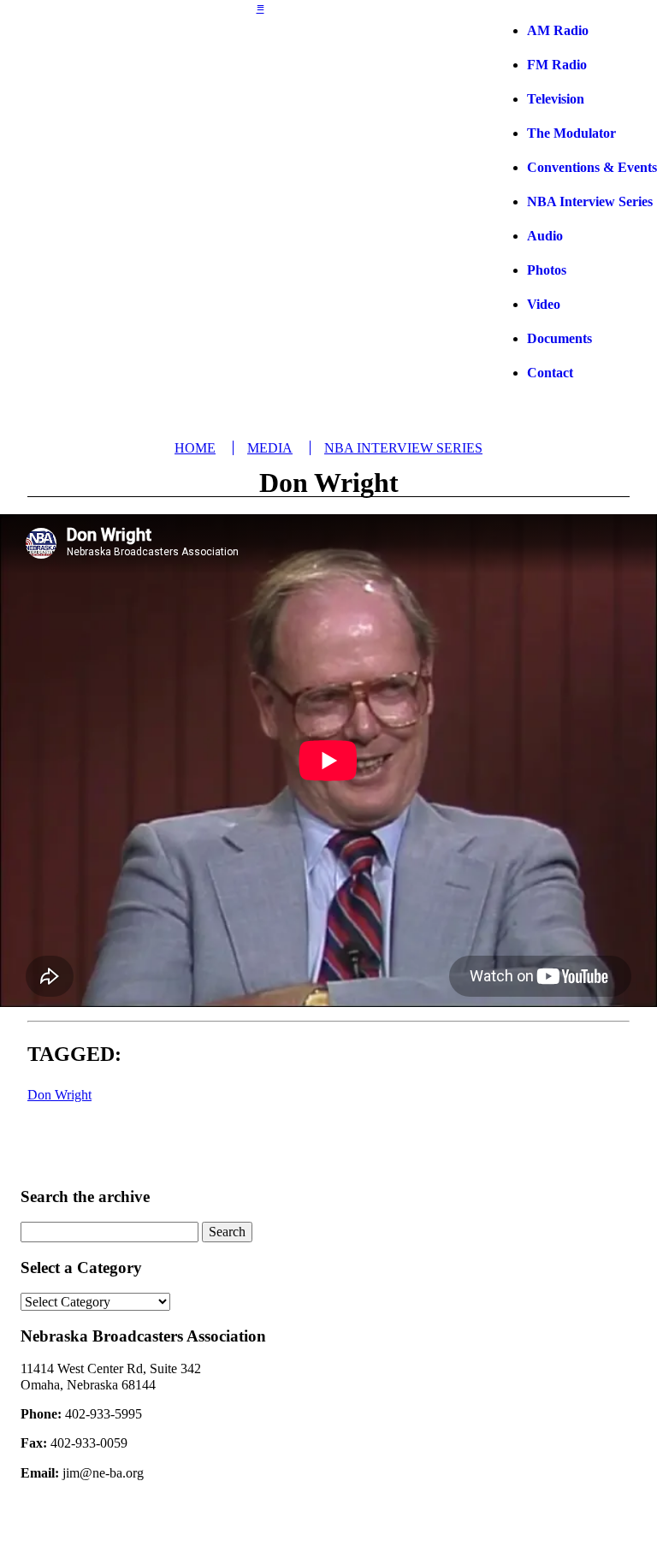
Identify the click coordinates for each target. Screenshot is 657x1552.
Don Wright (59, 1094)
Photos (546, 270)
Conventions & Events (592, 167)
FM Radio (557, 64)
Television (555, 99)
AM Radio (558, 30)
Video (543, 304)
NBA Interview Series (590, 201)
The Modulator (571, 133)
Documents (559, 338)
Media (270, 448)
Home (195, 448)
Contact (550, 372)
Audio (545, 235)
